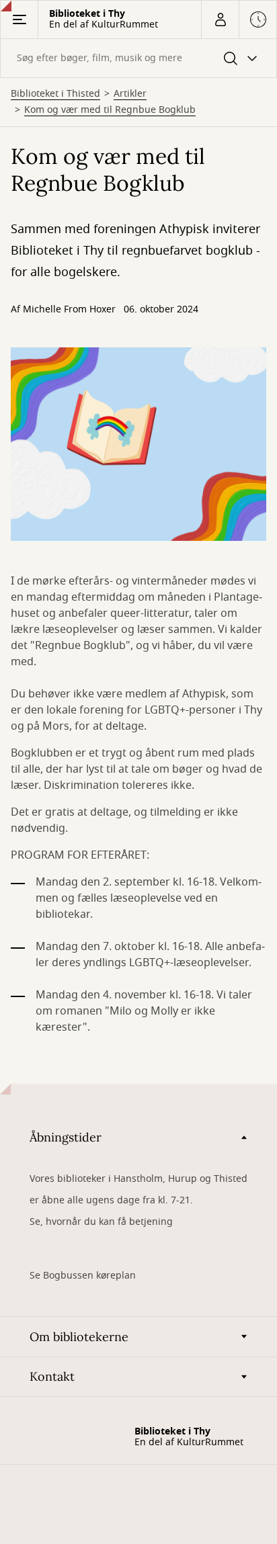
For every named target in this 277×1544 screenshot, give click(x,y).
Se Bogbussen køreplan (83, 1276)
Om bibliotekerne (79, 1336)
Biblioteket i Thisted (55, 94)
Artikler (130, 94)
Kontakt (52, 1376)
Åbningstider (66, 1137)
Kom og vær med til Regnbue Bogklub (110, 110)
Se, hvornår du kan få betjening (101, 1222)
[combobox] (138, 58)
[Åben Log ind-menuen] (220, 19)
